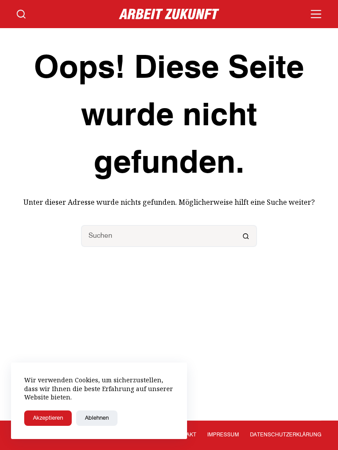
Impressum (223, 435)
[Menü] (316, 14)
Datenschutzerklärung (285, 435)
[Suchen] (21, 14)
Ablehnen (97, 418)
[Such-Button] (246, 236)
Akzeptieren (48, 418)
